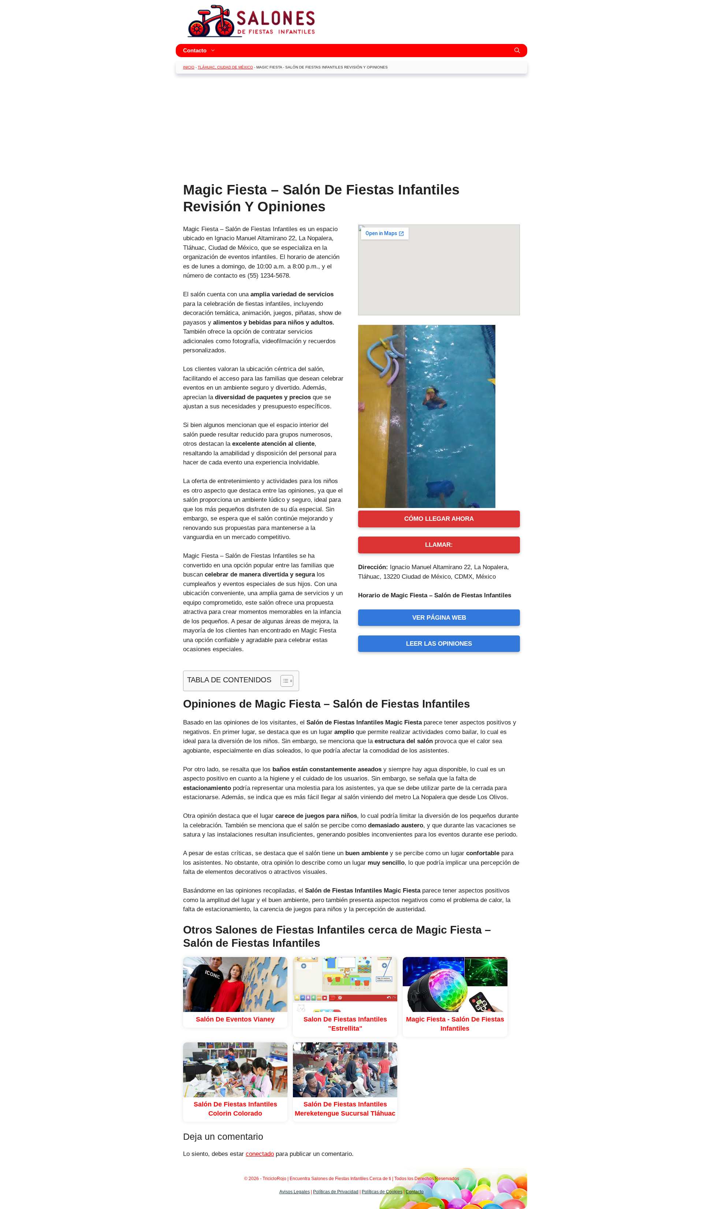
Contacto (195, 50)
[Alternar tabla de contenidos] (283, 681)
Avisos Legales (294, 1191)
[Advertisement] (351, 130)
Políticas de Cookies (382, 1191)
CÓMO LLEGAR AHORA (439, 518)
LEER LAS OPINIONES (439, 643)
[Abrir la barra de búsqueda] (517, 50)
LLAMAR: (439, 544)
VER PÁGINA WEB (439, 617)
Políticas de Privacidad (335, 1191)
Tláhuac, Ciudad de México (225, 67)
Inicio (188, 67)
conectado (260, 1153)
